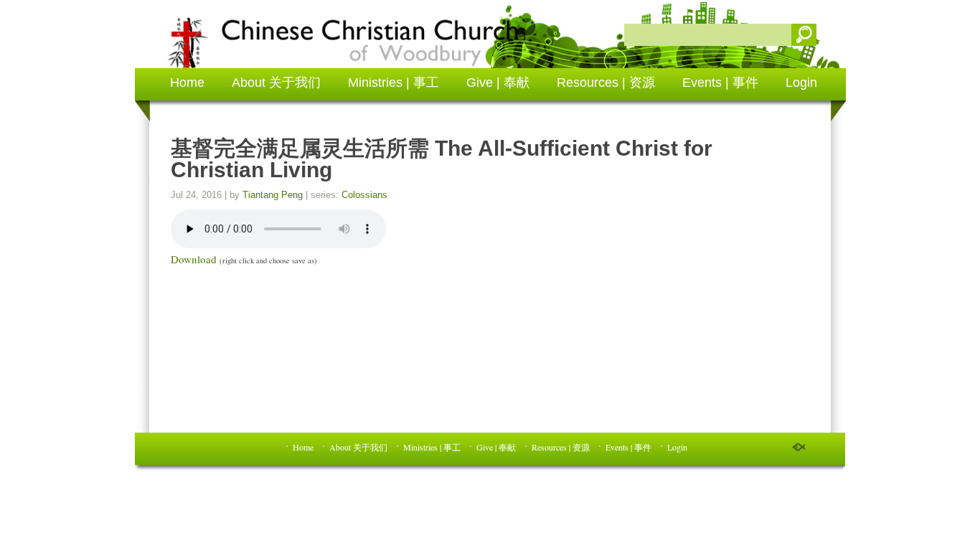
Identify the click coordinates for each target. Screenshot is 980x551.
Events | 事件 (720, 82)
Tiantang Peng (272, 194)
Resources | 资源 (606, 82)
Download (194, 259)
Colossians (364, 194)
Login (801, 82)
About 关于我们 (276, 82)
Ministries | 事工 (393, 82)
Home (187, 82)
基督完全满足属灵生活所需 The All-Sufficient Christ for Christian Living (441, 159)
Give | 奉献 (497, 82)
